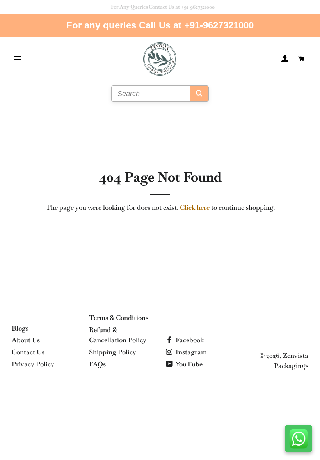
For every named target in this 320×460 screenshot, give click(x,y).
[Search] (199, 93)
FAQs (97, 364)
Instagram (190, 352)
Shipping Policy (112, 352)
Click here (195, 207)
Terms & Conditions (118, 317)
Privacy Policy (33, 364)
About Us (26, 340)
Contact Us (28, 352)
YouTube (188, 364)
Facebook (189, 340)
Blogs (20, 328)
